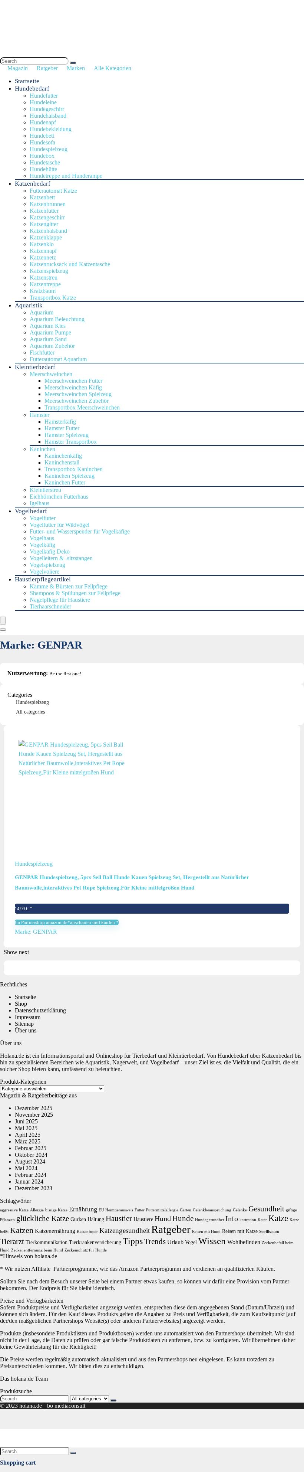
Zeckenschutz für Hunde (86, 1250)
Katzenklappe (46, 237)
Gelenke (240, 1210)
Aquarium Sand (48, 339)
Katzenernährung (55, 1231)
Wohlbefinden (243, 1242)
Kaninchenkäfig (63, 456)
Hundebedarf (32, 88)
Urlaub (175, 1242)
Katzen (21, 1230)
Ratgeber (47, 68)
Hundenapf (43, 122)
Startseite (27, 81)
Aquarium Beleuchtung (57, 319)
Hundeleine (43, 102)
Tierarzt (12, 1241)
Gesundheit (266, 1208)
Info (231, 1218)
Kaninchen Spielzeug (69, 476)
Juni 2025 (26, 1121)
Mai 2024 (26, 1168)
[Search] (73, 63)
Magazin (17, 68)
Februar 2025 (30, 1148)
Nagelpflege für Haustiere (60, 600)
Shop (21, 1004)
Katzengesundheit (124, 1230)
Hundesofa (42, 142)
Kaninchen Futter (64, 482)
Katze (278, 1218)
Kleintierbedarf (35, 367)
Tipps (133, 1241)
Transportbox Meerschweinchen (82, 407)
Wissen (212, 1241)
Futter (140, 1210)
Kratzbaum (43, 291)
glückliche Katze (42, 1218)
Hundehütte (43, 169)
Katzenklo (42, 244)
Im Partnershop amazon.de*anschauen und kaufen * (67, 922)
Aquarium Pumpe (50, 332)
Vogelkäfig (42, 545)
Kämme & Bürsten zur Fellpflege (69, 586)
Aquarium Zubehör (52, 346)
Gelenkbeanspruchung (212, 1210)
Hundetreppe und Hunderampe (66, 176)
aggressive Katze (14, 1210)
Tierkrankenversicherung (95, 1242)
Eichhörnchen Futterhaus (59, 496)
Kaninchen (42, 449)
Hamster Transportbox (70, 441)
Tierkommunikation (46, 1242)
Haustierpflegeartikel (43, 579)
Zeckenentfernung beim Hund (37, 1250)
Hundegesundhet (209, 1220)
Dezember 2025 (33, 1108)
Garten (185, 1210)
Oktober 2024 (31, 1155)
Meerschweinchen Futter (73, 381)
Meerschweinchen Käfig (73, 387)
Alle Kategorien (112, 68)
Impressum (27, 1017)
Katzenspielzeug (49, 271)
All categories (30, 712)
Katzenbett (42, 197)
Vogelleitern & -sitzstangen (61, 558)
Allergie (37, 1210)
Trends (155, 1241)
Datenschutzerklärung (40, 1010)
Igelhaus (39, 503)
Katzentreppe (45, 284)
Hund (163, 1218)
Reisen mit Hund (206, 1232)
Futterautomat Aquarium (58, 359)
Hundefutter (44, 95)
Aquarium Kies (48, 326)
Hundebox (42, 156)
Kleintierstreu (45, 490)
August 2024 (30, 1161)
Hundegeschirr (47, 109)
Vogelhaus (42, 538)
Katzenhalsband (48, 231)
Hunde (183, 1218)
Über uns (25, 1030)
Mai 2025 (26, 1128)
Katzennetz (43, 257)
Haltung (95, 1219)
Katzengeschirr (47, 217)
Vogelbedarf (31, 511)
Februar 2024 (30, 1175)
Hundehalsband (48, 115)
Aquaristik (29, 305)
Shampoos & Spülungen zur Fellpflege (75, 593)
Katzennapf (43, 251)
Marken (76, 68)
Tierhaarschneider (50, 606)
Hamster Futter (61, 428)
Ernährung (83, 1209)
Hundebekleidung (51, 129)
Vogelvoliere (44, 571)
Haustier (119, 1218)
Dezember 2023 (33, 1188)
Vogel (191, 1242)
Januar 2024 (29, 1181)
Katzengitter (44, 224)
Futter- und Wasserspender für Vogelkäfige (80, 531)
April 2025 (27, 1135)
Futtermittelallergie (162, 1210)
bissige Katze (56, 1210)
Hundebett (42, 136)
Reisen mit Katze (240, 1231)
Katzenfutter (44, 211)
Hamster (39, 415)
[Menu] (3, 620)
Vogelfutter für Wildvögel (59, 525)
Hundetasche (45, 162)
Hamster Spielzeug (66, 435)
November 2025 (34, 1115)
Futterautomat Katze (53, 190)
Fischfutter (42, 352)
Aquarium (41, 312)
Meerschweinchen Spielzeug (78, 394)
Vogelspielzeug (47, 565)
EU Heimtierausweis (116, 1210)
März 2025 (27, 1141)
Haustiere (143, 1219)
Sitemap (24, 1024)
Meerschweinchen (51, 374)
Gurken (78, 1219)
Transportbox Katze (53, 297)
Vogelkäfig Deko (50, 551)
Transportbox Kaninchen (73, 469)
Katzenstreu (43, 277)
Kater (262, 1220)
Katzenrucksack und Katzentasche (70, 264)
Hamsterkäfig (60, 421)
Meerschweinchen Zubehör (76, 401)
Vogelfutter (43, 518)
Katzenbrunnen (48, 204)
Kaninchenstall (61, 462)
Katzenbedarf (32, 183)
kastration (247, 1220)
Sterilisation (269, 1232)
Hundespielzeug (48, 149)
